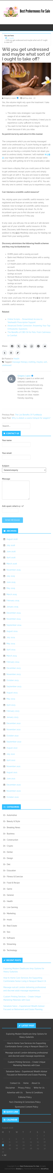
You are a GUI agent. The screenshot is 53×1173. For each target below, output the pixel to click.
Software (11, 938)
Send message (12, 520)
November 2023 (14, 674)
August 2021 (12, 772)
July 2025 (11, 576)
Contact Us (15, 1083)
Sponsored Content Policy (26, 1107)
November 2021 (13, 766)
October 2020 (13, 797)
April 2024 (11, 650)
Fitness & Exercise (15, 876)
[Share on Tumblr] (4, 352)
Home (26, 1083)
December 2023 (14, 668)
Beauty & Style (13, 821)
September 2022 (14, 742)
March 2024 (12, 656)
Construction (12, 840)
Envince (18, 1169)
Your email (7, 453)
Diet (8, 864)
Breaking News (13, 827)
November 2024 (14, 619)
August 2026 (12, 539)
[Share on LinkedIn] (25, 346)
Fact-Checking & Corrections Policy (25, 1102)
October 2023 (12, 680)
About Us (36, 1083)
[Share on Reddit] (44, 346)
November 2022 (14, 729)
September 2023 (14, 686)
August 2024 (12, 631)
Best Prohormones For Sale (29, 1166)
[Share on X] (18, 346)
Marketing (11, 913)
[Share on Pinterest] (38, 346)
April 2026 (11, 557)
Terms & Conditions (34, 1092)
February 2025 (13, 600)
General (10, 895)
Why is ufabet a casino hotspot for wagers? (31, 418)
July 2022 (11, 754)
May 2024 (11, 643)
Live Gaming (12, 907)
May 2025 (11, 588)
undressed (6, 365)
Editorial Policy (25, 1097)
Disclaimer (10, 1088)
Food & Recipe (13, 883)
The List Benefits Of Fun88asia (28, 415)
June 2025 (11, 582)
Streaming (11, 944)
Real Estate (12, 926)
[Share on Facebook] (12, 346)
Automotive (12, 815)
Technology (12, 950)
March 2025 (12, 594)
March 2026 (12, 564)
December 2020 (14, 785)
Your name (7, 440)
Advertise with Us (15, 1092)
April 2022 (11, 760)
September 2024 (14, 625)
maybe (39, 362)
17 (3, 1145)
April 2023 (11, 705)
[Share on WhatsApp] (31, 346)
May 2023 (11, 699)
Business (11, 834)
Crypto (10, 846)
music (9, 920)
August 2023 (12, 693)
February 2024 (13, 662)
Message (6, 479)
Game (9, 889)
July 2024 (11, 637)
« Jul (4, 1155)
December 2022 (14, 723)
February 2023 (13, 711)
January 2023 (12, 717)
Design (10, 858)
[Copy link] (17, 352)
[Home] (6, 38)
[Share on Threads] (11, 352)
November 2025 (14, 570)
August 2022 (12, 748)
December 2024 (14, 613)
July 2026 (11, 545)
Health (16, 359)
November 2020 (14, 791)
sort (45, 362)
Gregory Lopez (24, 376)
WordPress (45, 1169)
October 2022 (12, 736)
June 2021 (11, 778)
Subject (5, 466)
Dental (10, 852)
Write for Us (39, 1088)
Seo (8, 932)
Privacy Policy (24, 1088)
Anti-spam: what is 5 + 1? (13, 506)
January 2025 (12, 607)
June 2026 (11, 551)
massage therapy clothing (23, 362)
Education (11, 870)
